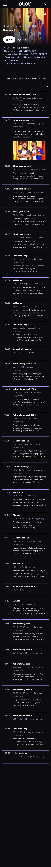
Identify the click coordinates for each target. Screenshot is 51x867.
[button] (47, 86)
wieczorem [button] (30, 78)
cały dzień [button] (42, 78)
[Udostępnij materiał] (26, 40)
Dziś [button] (8, 78)
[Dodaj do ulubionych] (19, 40)
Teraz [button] (14, 78)
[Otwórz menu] (5, 4)
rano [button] (21, 78)
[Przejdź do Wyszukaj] (45, 4)
